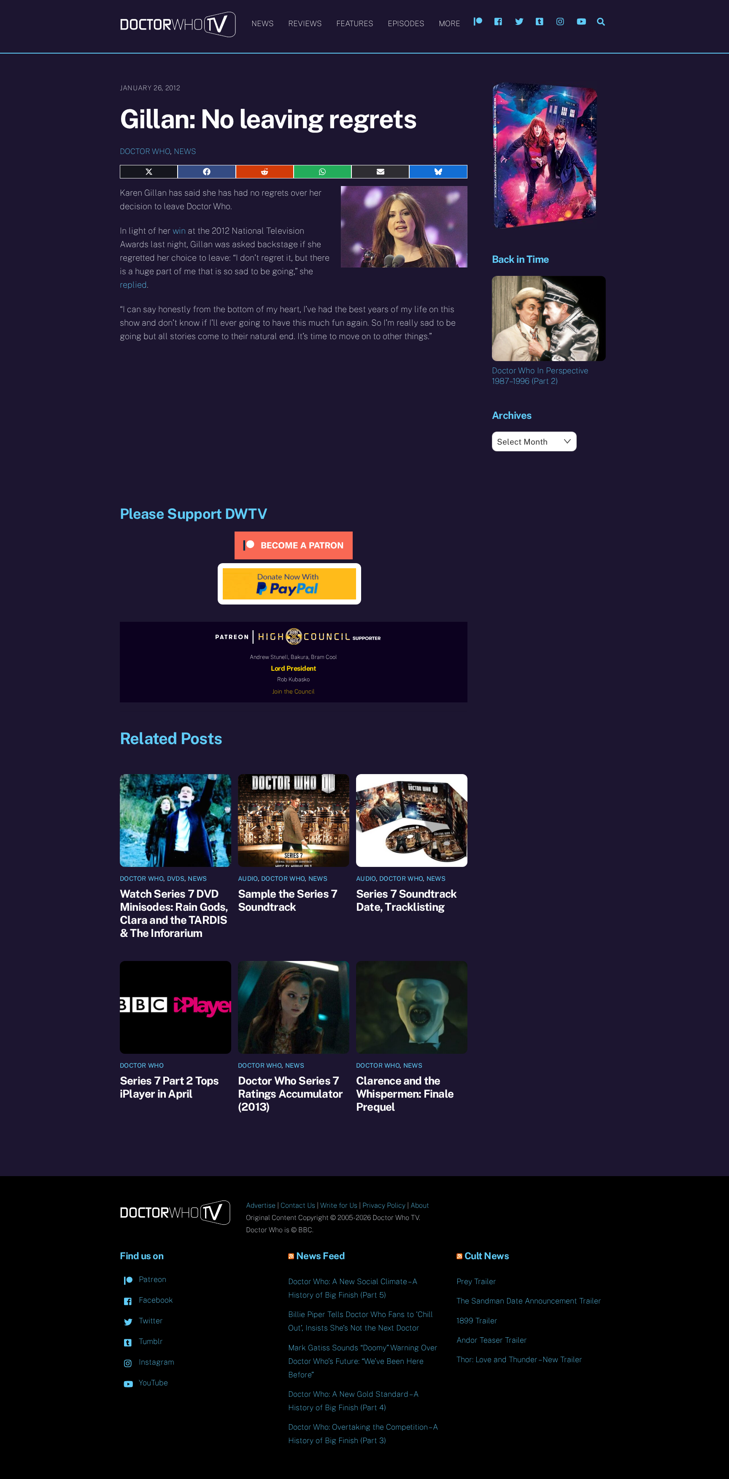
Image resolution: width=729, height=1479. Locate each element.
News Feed (320, 1255)
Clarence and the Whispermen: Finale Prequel (405, 1093)
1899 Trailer (476, 1320)
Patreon (151, 1279)
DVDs (175, 878)
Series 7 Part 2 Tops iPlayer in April (169, 1087)
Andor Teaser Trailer (491, 1340)
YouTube (152, 1382)
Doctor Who (145, 151)
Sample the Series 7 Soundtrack (287, 900)
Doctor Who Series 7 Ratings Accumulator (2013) (290, 1093)
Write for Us (338, 1205)
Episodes (406, 23)
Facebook (155, 1299)
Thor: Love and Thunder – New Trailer (519, 1359)
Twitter (150, 1320)
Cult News (486, 1255)
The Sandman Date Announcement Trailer (528, 1300)
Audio (248, 878)
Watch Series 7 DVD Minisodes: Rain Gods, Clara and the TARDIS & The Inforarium (174, 913)
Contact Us (298, 1205)
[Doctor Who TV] (178, 33)
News (262, 23)
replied (133, 285)
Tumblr (150, 1341)
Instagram (155, 1362)
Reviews (305, 23)
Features (354, 23)
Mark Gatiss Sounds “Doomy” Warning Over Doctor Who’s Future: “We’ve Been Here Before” (362, 1361)
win (179, 231)
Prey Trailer (476, 1281)
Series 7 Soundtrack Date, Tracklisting (406, 900)
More (449, 23)
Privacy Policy (383, 1205)
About (419, 1205)
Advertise (260, 1205)
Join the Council (293, 691)
